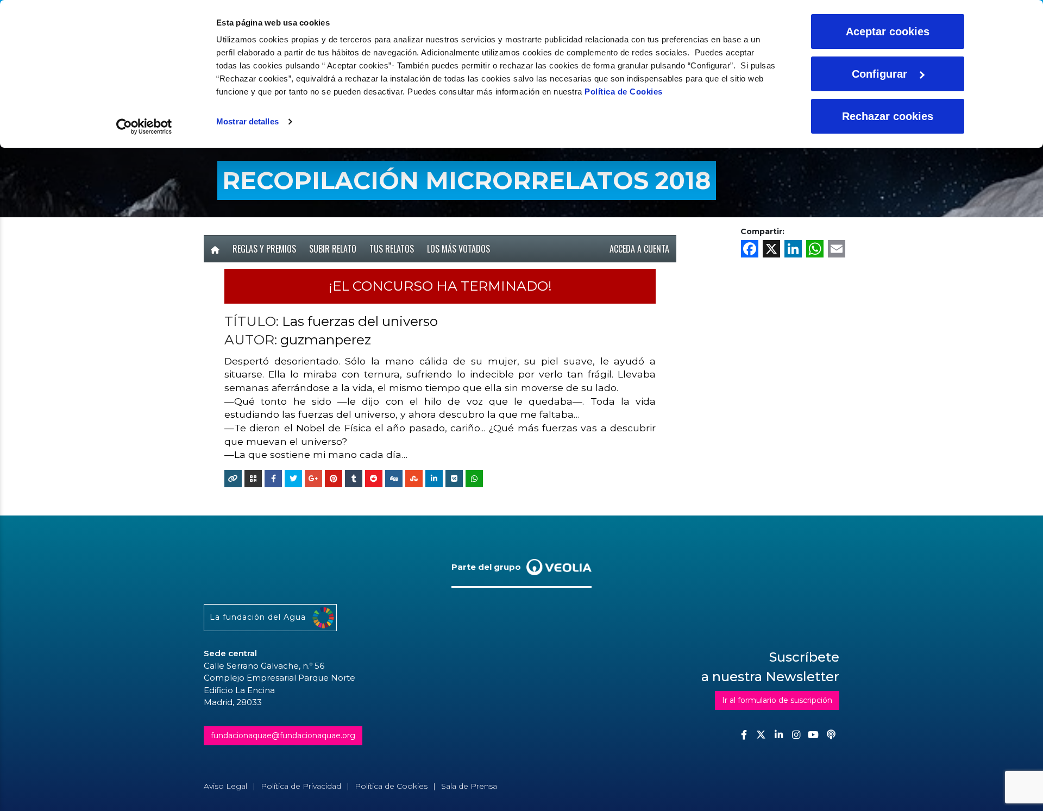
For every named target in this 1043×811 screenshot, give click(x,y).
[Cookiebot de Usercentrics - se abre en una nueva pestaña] (144, 126)
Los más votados (458, 248)
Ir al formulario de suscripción (777, 700)
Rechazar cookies (887, 116)
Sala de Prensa (469, 786)
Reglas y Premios (264, 248)
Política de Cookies (624, 91)
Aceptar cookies (887, 31)
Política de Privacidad (301, 786)
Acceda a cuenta (639, 248)
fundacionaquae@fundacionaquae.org (283, 735)
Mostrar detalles (247, 121)
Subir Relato (332, 248)
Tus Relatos (391, 248)
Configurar (879, 74)
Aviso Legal (225, 786)
